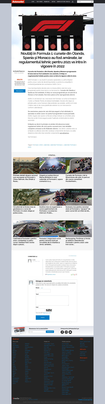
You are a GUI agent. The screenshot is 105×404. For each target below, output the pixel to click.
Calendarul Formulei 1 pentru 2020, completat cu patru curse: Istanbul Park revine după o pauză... (24, 241)
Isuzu (14, 371)
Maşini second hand (85, 341)
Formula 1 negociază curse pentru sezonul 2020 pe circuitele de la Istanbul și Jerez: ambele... (50, 241)
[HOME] (18, 1)
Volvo (26, 380)
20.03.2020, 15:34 (36, 261)
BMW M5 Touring (48, 359)
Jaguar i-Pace (65, 365)
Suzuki (26, 373)
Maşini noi (16, 339)
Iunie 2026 (82, 355)
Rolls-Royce (28, 362)
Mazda (26, 345)
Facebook (62, 332)
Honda (14, 368)
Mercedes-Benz (29, 347)
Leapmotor (15, 381)
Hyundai (15, 369)
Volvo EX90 (47, 379)
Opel (26, 354)
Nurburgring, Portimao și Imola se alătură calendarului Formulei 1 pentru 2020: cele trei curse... (78, 241)
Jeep (14, 374)
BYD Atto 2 (47, 352)
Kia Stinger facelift (66, 380)
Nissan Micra (65, 358)
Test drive (82, 345)
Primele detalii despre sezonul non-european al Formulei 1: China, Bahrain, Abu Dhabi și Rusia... (25, 178)
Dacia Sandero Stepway (68, 350)
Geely (14, 366)
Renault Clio (47, 350)
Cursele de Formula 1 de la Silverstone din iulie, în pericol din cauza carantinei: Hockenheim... (77, 178)
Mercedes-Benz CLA (49, 345)
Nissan (27, 352)
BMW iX (64, 385)
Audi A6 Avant (47, 362)
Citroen (14, 354)
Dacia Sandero (65, 390)
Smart (26, 368)
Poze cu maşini (84, 346)
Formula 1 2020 (38, 145)
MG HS (46, 371)
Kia (13, 376)
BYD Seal (46, 347)
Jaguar (14, 373)
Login (72, 1)
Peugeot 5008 (47, 369)
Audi (14, 349)
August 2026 (83, 352)
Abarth (14, 343)
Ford (14, 364)
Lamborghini (16, 378)
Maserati (27, 343)
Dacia (14, 357)
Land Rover (15, 380)
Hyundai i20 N (65, 363)
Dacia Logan (65, 392)
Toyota (26, 376)
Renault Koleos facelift (67, 387)
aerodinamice (64, 133)
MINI (26, 349)
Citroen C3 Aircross (49, 364)
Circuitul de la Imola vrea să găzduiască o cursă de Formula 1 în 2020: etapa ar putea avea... (24, 210)
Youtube (70, 332)
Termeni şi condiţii (33, 399)
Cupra (14, 355)
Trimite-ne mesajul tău (85, 399)
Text (37, 294)
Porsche (27, 357)
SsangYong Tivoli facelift (68, 377)
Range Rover (28, 359)
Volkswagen (28, 378)
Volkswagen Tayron (49, 372)
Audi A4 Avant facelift (67, 378)
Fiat (14, 362)
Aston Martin (16, 347)
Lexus (14, 383)
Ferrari (14, 361)
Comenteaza (73, 255)
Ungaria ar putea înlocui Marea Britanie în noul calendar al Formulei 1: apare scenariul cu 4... (51, 178)
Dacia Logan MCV (66, 394)
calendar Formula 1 (56, 145)
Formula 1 (82, 360)
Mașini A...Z (28, 381)
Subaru (27, 371)
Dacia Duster (65, 389)
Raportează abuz (51, 274)
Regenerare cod (47, 312)
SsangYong (28, 369)
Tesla (26, 374)
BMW (14, 352)
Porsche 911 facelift (48, 381)
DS (13, 359)
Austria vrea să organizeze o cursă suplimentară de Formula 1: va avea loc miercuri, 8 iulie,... (50, 210)
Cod (37, 307)
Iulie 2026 (82, 353)
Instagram (66, 332)
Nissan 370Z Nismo (67, 345)
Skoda (26, 366)
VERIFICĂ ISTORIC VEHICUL (63, 1)
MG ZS (46, 374)
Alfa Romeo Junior (48, 391)
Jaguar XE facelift (66, 372)
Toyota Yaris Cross (66, 353)
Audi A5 (46, 367)
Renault (27, 361)
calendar (46, 145)
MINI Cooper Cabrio (49, 366)
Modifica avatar (31, 283)
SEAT (26, 364)
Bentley (15, 350)
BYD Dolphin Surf (48, 383)
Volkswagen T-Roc (48, 354)
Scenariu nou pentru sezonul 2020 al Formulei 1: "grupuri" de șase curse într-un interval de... (78, 209)
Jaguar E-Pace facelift (67, 370)
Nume (37, 287)
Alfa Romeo (16, 345)
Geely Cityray (47, 349)
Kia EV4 (46, 360)
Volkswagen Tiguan (49, 343)
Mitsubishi (27, 350)
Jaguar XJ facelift (66, 352)
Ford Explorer (65, 343)
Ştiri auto (82, 343)
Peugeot (27, 355)
